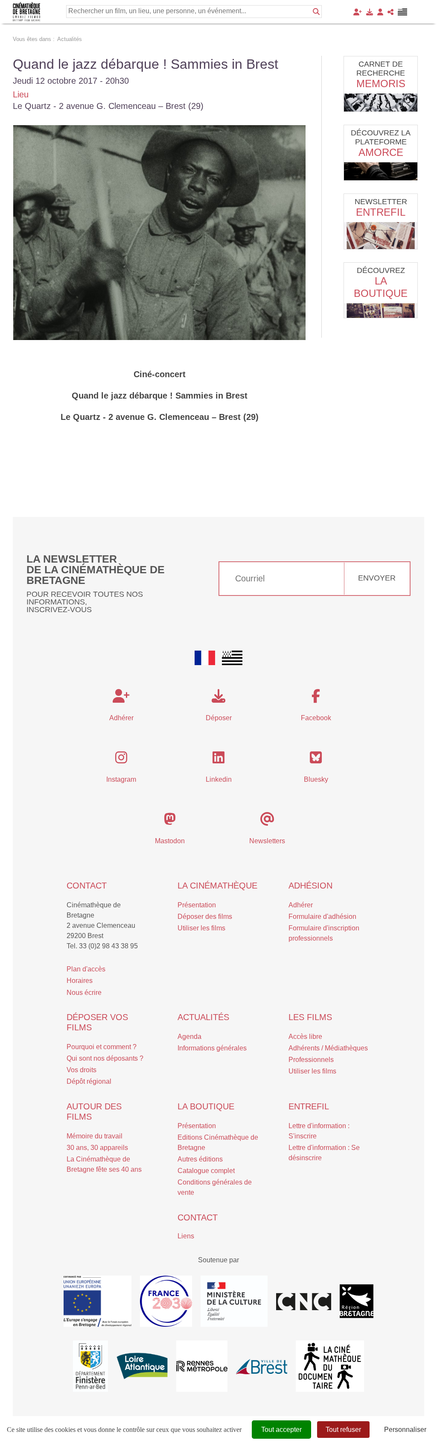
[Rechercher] (316, 11)
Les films (310, 1017)
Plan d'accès (86, 969)
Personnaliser (405, 1429)
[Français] (205, 658)
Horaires (80, 980)
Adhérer (300, 905)
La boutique (206, 1106)
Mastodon (170, 841)
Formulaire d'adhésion (322, 916)
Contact (87, 885)
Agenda (189, 1036)
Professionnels (311, 1059)
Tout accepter (281, 1429)
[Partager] (390, 12)
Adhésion (310, 885)
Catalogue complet (206, 1170)
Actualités (203, 1017)
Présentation (197, 905)
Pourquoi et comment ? (102, 1046)
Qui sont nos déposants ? (105, 1058)
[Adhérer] (357, 12)
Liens (186, 1236)
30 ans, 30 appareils (97, 1147)
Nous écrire (84, 992)
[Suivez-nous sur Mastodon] (170, 821)
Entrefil (380, 212)
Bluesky (316, 779)
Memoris (380, 83)
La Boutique (381, 287)
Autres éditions (200, 1159)
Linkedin (219, 779)
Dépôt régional (89, 1081)
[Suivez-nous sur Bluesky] (316, 760)
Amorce (380, 152)
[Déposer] (369, 12)
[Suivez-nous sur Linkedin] (218, 760)
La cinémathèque (217, 885)
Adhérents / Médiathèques (328, 1048)
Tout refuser (343, 1429)
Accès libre (305, 1036)
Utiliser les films (201, 928)
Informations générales (212, 1048)
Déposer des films (205, 916)
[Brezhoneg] (403, 12)
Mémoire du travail (94, 1136)
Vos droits (81, 1069)
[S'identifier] (380, 12)
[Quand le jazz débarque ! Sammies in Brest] (159, 232)
